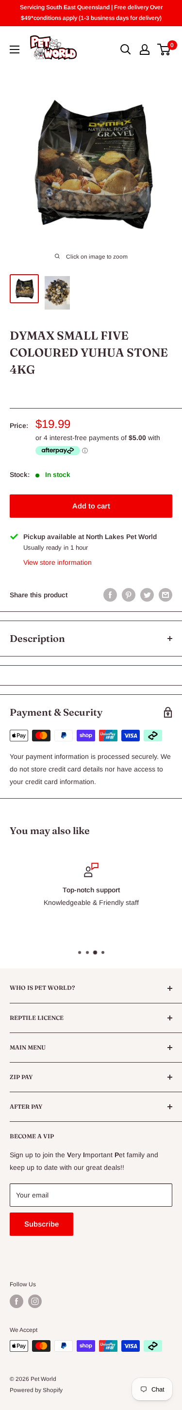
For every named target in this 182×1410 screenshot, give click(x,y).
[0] (164, 49)
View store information (57, 562)
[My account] (144, 49)
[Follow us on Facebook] (16, 1301)
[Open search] (125, 49)
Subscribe (41, 1224)
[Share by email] (165, 595)
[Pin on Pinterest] (128, 595)
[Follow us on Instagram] (35, 1301)
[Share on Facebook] (110, 595)
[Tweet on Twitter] (147, 595)
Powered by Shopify (36, 1390)
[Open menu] (14, 49)
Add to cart (91, 506)
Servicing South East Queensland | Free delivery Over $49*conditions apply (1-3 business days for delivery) (91, 12)
